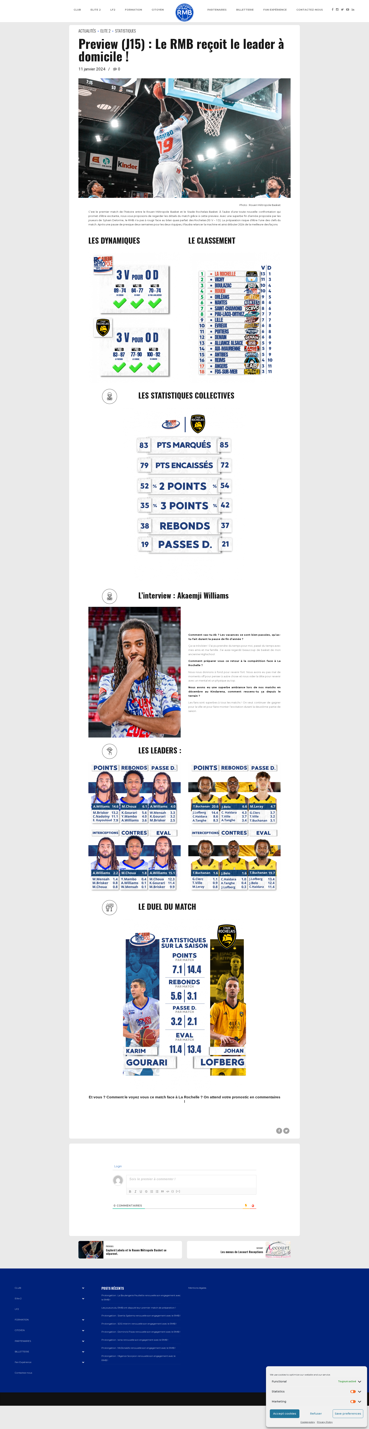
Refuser (316, 1413)
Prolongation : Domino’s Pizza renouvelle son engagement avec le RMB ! (140, 1331)
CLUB (77, 9)
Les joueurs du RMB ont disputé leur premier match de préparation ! (138, 1307)
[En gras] (130, 1191)
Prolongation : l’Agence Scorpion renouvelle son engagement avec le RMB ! (138, 1358)
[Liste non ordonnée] (157, 1191)
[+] (178, 1191)
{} (172, 1191)
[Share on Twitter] (286, 1131)
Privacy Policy (325, 1422)
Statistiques (125, 31)
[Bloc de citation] (162, 1191)
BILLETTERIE (245, 9)
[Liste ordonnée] (151, 1191)
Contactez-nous (309, 9)
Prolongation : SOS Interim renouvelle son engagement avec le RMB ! (138, 1323)
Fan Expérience (275, 9)
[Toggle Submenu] (83, 1288)
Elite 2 (96, 9)
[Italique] (135, 1191)
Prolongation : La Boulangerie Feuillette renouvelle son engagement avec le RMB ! (140, 1297)
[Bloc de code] (167, 1191)
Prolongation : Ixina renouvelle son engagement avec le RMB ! (134, 1340)
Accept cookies (284, 1413)
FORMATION (133, 9)
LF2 (112, 9)
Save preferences (348, 1413)
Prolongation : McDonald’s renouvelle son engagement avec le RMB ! (138, 1348)
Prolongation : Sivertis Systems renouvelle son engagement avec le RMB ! (140, 1315)
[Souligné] (141, 1191)
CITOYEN (158, 9)
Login (117, 1166)
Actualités (87, 31)
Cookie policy (307, 1422)
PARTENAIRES (217, 9)
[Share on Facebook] (279, 1131)
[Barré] (146, 1191)
